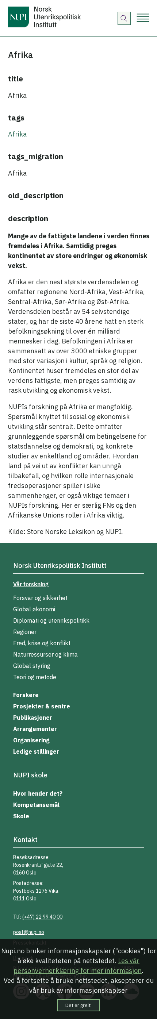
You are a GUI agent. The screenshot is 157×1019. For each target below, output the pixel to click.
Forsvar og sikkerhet (40, 597)
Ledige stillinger (36, 751)
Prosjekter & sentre (41, 706)
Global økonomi (34, 609)
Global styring (31, 665)
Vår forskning (31, 584)
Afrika (17, 134)
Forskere (26, 695)
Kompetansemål (36, 804)
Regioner (25, 631)
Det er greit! (78, 1005)
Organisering (31, 740)
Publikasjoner (32, 717)
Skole (21, 816)
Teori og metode (34, 677)
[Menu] (143, 18)
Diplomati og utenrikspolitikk (51, 620)
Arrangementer (35, 728)
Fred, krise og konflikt (41, 643)
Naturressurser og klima (45, 654)
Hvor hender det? (37, 793)
